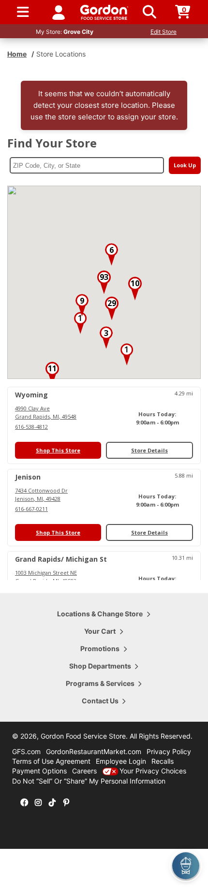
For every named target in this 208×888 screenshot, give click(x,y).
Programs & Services (100, 683)
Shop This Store (58, 450)
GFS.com (26, 751)
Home (17, 54)
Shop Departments (100, 666)
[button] (80, 323)
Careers (84, 771)
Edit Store (163, 31)
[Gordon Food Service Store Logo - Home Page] (104, 12)
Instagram (38, 803)
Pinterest (66, 803)
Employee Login (121, 761)
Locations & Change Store (100, 614)
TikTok (52, 803)
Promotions (99, 648)
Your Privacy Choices (152, 771)
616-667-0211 (31, 508)
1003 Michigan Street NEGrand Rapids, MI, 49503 (46, 576)
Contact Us (100, 701)
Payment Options (39, 771)
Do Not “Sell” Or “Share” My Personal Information (88, 781)
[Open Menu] (23, 12)
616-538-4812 (31, 426)
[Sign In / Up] (58, 12)
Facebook (24, 803)
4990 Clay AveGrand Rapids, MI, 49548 (45, 412)
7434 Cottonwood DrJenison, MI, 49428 (41, 494)
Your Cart (100, 631)
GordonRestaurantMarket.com (93, 751)
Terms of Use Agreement (51, 761)
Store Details (149, 450)
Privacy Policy (169, 751)
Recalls (162, 761)
